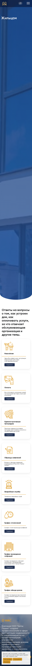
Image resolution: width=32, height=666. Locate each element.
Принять (6, 662)
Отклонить (17, 659)
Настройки (7, 659)
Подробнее (9, 364)
